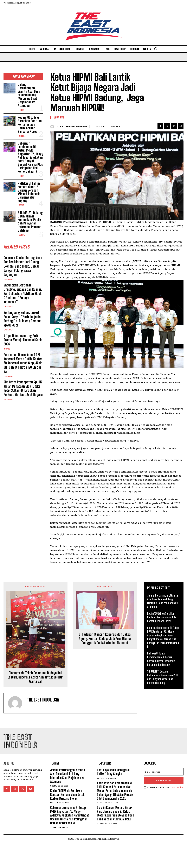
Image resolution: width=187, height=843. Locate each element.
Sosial (22, 110)
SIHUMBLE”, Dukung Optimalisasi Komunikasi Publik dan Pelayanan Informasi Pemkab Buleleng (30, 221)
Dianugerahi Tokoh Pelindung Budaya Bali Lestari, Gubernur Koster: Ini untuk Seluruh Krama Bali (35, 677)
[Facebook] (160, 126)
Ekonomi (8, 279)
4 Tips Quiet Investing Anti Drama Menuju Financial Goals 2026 (23, 340)
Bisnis (7, 349)
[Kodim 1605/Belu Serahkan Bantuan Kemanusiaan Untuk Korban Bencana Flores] (9, 121)
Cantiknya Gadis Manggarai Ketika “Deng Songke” (113, 772)
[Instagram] (14, 789)
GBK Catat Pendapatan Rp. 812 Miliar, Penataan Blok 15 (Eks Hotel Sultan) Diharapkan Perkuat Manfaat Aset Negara (23, 388)
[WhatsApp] (180, 126)
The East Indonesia (76, 126)
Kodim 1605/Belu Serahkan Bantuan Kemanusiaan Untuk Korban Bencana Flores (30, 124)
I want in (161, 780)
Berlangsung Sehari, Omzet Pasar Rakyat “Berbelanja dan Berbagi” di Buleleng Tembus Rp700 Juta (23, 318)
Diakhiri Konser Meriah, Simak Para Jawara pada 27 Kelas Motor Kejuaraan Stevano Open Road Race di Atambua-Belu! (115, 813)
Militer (22, 136)
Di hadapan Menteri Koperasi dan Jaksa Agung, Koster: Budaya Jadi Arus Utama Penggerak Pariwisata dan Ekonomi (105, 638)
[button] (155, 48)
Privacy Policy (176, 787)
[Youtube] (30, 789)
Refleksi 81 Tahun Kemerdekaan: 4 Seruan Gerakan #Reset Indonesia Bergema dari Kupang (29, 192)
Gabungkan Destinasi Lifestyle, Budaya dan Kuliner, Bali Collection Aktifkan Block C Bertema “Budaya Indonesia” (23, 293)
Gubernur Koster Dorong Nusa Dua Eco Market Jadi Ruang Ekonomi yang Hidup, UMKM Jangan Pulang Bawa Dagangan (23, 266)
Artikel (101, 778)
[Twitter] (167, 126)
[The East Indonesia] (52, 126)
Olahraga (102, 803)
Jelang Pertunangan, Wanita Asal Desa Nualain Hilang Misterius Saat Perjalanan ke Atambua (29, 95)
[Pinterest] (174, 126)
